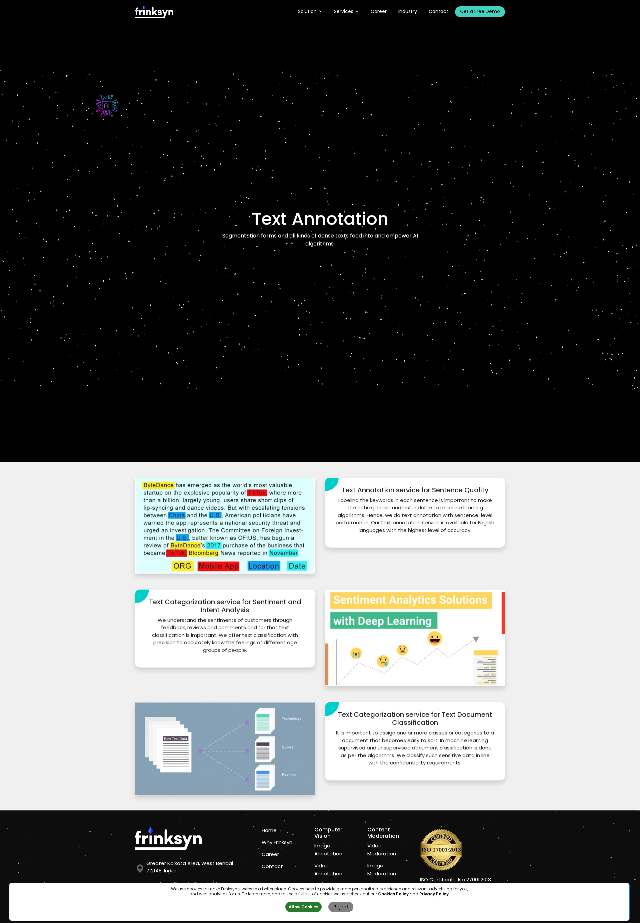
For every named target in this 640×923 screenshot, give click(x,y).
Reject (340, 906)
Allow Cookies (303, 907)
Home (269, 830)
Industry (407, 11)
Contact (438, 11)
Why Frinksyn (277, 842)
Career (379, 11)
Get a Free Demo (480, 11)
